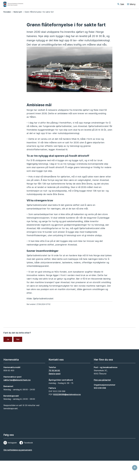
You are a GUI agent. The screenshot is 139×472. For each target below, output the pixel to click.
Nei (17, 339)
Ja (8, 339)
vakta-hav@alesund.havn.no (17, 380)
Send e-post (54, 373)
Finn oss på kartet (102, 380)
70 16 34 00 (54, 370)
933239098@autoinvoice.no (67, 394)
